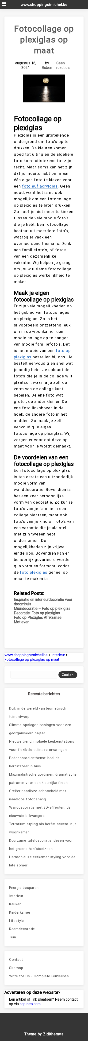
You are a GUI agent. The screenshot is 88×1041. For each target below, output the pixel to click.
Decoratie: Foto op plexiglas (37, 613)
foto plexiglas (33, 572)
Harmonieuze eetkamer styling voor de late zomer (42, 861)
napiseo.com (30, 1004)
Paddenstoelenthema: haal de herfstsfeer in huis (34, 762)
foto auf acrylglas (40, 186)
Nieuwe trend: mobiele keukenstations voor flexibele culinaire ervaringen (41, 745)
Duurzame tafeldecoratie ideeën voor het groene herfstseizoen (41, 844)
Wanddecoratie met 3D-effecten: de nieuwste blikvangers (40, 811)
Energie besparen (24, 888)
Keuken (15, 904)
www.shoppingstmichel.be (44, 5)
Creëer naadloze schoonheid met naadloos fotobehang (37, 795)
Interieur (16, 896)
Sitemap (16, 968)
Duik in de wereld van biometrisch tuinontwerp (37, 712)
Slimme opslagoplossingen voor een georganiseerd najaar (40, 729)
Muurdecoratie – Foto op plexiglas (42, 608)
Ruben (47, 67)
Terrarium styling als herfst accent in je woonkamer (43, 828)
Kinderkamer (20, 912)
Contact (16, 959)
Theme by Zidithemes (43, 1034)
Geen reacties (63, 65)
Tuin (12, 937)
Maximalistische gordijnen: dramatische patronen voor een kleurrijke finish (43, 778)
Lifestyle (16, 921)
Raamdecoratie (22, 929)
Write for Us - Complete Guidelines (39, 976)
